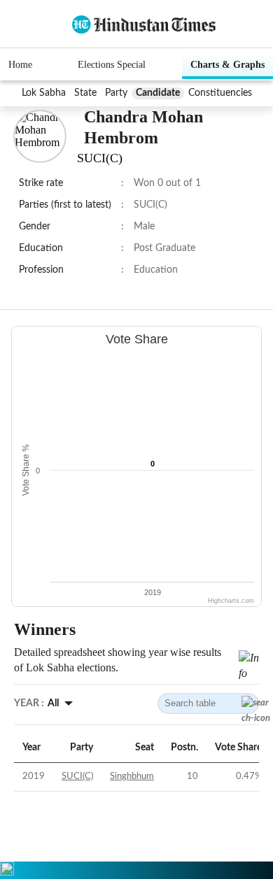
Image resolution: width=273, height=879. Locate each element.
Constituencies (220, 93)
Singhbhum (132, 776)
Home (20, 64)
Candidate (158, 93)
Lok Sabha (44, 93)
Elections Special (112, 64)
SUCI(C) (77, 776)
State (85, 93)
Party (116, 93)
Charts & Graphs (227, 64)
